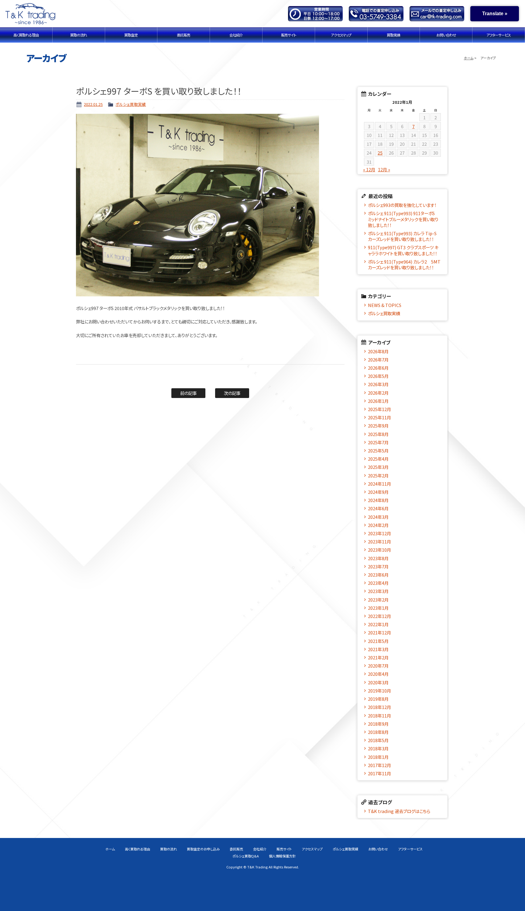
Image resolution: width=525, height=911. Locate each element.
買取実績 (393, 34)
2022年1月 (378, 624)
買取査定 (131, 34)
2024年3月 (378, 517)
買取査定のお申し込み (203, 848)
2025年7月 (378, 442)
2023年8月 (378, 558)
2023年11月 (379, 541)
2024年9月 (378, 492)
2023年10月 (379, 550)
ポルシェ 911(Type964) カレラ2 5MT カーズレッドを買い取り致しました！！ (405, 264)
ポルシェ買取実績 (130, 104)
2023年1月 (378, 608)
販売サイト (288, 34)
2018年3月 (378, 748)
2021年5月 (378, 641)
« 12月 (369, 169)
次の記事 (232, 393)
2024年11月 (379, 484)
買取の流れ (78, 34)
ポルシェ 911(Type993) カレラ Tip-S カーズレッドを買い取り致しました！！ (404, 236)
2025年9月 (378, 425)
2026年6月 (378, 368)
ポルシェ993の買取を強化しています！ (402, 205)
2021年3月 (378, 649)
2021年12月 (379, 632)
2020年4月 (378, 674)
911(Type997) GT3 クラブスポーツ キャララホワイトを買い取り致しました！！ (403, 250)
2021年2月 (378, 657)
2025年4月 (378, 459)
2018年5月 (378, 740)
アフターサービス (498, 34)
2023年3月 (378, 591)
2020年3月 (378, 682)
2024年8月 (378, 500)
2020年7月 (378, 665)
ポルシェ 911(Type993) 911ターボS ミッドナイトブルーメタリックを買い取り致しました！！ (403, 219)
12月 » (384, 169)
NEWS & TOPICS (384, 305)
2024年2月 (378, 525)
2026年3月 (378, 384)
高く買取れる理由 (26, 34)
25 (380, 152)
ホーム (468, 57)
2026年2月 (378, 393)
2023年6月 (378, 575)
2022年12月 (379, 616)
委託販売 (183, 34)
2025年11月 (379, 417)
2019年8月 (378, 699)
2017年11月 (379, 773)
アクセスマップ (341, 34)
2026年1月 (378, 401)
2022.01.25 (93, 104)
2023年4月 (378, 583)
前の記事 (188, 393)
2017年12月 (379, 765)
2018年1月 (378, 757)
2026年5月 (378, 376)
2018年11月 (379, 715)
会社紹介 (236, 34)
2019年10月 (379, 690)
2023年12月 (379, 533)
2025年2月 (378, 475)
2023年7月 (378, 566)
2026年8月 (378, 351)
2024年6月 (378, 508)
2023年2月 (378, 599)
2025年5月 (378, 450)
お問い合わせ (446, 34)
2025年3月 (378, 467)
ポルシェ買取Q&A (245, 855)
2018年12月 (379, 707)
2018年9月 (378, 724)
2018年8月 (378, 732)
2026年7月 (378, 359)
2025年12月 (379, 409)
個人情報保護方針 (282, 855)
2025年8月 (378, 434)
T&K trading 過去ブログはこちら (399, 811)
